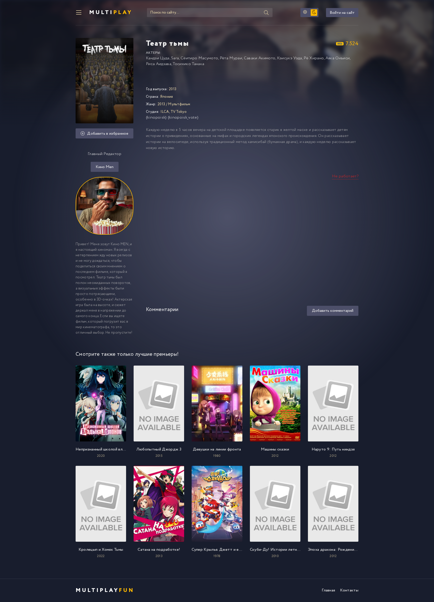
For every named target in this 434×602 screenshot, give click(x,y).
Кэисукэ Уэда (289, 58)
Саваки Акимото (259, 58)
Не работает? (345, 176)
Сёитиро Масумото (199, 58)
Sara (175, 58)
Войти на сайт (342, 13)
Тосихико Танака (188, 64)
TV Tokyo (179, 112)
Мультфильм (179, 104)
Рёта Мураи (231, 58)
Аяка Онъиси (337, 58)
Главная (328, 590)
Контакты (349, 590)
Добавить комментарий (332, 311)
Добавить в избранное (107, 133)
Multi (110, 13)
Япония (166, 96)
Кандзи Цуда (158, 58)
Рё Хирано (314, 58)
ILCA (164, 112)
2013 (161, 104)
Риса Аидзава (158, 64)
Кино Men (105, 167)
